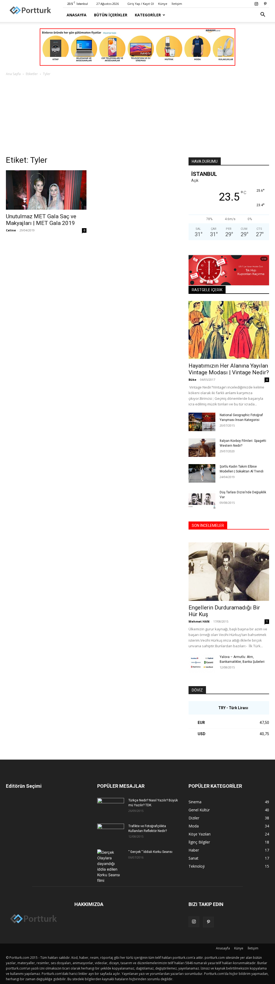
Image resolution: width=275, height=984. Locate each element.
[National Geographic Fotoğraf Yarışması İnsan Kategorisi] (202, 422)
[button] (262, 15)
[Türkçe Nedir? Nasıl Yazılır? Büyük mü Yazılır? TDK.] (110, 807)
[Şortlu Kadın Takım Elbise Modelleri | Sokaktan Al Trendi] (202, 473)
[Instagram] (256, 4)
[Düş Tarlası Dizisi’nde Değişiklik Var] (202, 499)
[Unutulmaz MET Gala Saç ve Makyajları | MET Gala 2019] (46, 190)
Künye (162, 4)
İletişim (177, 4)
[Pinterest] (265, 4)
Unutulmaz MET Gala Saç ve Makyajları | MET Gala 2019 (41, 219)
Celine (11, 230)
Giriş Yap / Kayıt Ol (140, 4)
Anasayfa (76, 14)
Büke (192, 380)
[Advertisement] (137, 117)
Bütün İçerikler (110, 14)
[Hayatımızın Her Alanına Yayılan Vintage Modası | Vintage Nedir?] (229, 330)
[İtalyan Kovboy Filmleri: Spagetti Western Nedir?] (202, 447)
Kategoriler (148, 14)
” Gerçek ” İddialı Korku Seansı (150, 852)
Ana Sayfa (13, 74)
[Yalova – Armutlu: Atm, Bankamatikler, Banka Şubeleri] (202, 663)
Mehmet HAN (199, 621)
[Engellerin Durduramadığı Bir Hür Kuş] (229, 571)
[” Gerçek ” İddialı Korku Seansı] (110, 866)
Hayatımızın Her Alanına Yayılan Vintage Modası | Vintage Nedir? (229, 369)
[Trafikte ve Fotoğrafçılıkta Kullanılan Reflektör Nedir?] (110, 833)
